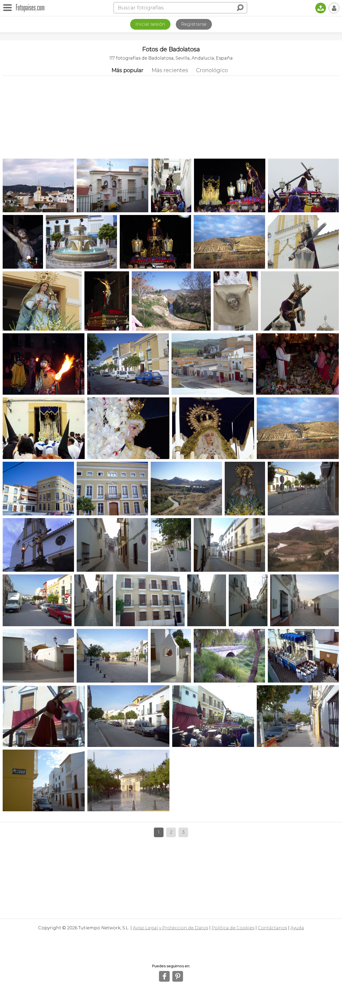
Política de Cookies (233, 927)
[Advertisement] (171, 116)
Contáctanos (272, 927)
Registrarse (194, 24)
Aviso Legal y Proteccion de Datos (170, 927)
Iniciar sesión (150, 24)
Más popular (127, 70)
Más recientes (169, 70)
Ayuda (297, 927)
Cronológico (212, 70)
